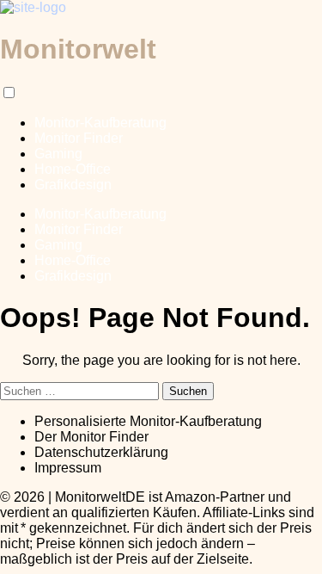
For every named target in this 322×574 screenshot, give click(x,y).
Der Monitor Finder (91, 436)
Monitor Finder (78, 138)
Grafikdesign (73, 184)
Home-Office (72, 169)
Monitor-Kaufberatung (100, 122)
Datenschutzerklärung (101, 452)
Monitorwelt (78, 49)
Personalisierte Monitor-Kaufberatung (148, 421)
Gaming (58, 153)
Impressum (67, 467)
